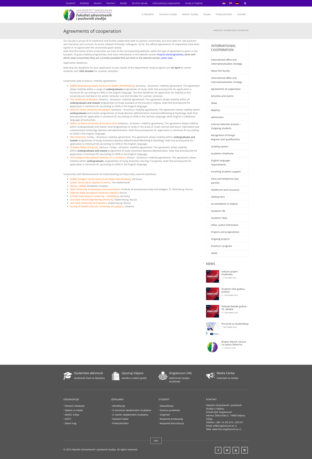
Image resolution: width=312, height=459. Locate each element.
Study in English (194, 3)
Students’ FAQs (219, 217)
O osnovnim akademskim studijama (131, 410)
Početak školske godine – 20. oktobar (234, 308)
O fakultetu (148, 14)
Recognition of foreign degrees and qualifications (225, 137)
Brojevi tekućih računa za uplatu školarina (233, 343)
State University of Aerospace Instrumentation (95, 189)
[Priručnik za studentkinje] (212, 328)
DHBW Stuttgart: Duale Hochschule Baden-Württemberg (100, 179)
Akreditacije (118, 405)
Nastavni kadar (120, 418)
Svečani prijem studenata (229, 273)
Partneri (110, 3)
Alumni (98, 3)
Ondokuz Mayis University (84, 147)
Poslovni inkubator (75, 405)
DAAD (214, 253)
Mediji (123, 3)
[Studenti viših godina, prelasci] (212, 294)
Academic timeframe (222, 153)
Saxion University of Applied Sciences (90, 182)
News (214, 103)
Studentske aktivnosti (88, 373)
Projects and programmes (170, 54)
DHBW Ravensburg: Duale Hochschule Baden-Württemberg (102, 85)
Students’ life (218, 210)
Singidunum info (180, 373)
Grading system (219, 146)
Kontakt (241, 14)
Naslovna (218, 30)
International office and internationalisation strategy (226, 61)
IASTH (68, 418)
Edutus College (78, 185)
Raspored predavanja (171, 418)
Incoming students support (226, 171)
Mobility (215, 110)
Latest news (167, 57)
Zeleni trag (70, 423)
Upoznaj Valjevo (132, 373)
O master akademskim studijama (130, 414)
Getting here (218, 196)
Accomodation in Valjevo (224, 203)
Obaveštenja (166, 405)
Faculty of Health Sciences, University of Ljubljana (97, 206)
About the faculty (220, 70)
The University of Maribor (84, 99)
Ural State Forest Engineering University (91, 199)
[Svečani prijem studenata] (212, 276)
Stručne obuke (140, 3)
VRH (156, 440)
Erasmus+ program (221, 245)
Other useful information (224, 224)
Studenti (70, 3)
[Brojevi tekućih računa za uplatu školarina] (212, 346)
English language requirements (220, 162)
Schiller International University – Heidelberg (94, 196)
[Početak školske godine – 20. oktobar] (212, 311)
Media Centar (226, 373)
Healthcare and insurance (225, 189)
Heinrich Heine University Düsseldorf (90, 109)
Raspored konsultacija (172, 423)
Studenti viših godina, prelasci (233, 290)
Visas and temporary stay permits (225, 180)
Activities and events (222, 96)
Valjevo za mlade (74, 410)
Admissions (217, 117)
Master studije (190, 14)
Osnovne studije (168, 14)
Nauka (206, 14)
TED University (78, 137)
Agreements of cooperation (226, 89)
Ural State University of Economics (88, 203)
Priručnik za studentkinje (235, 323)
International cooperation (166, 3)
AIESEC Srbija (72, 414)
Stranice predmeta (170, 410)
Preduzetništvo (224, 14)
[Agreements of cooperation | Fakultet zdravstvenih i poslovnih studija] (87, 14)
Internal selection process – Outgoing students (226, 126)
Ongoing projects (220, 238)
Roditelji (84, 3)
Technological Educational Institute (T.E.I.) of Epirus (98, 157)
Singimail (165, 414)
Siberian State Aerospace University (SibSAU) (94, 192)
